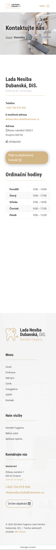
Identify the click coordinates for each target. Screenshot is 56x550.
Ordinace (10, 372)
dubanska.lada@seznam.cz (22, 119)
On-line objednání (17, 503)
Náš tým (10, 377)
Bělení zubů (12, 433)
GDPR (9, 394)
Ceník (9, 383)
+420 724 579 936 (16, 107)
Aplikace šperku (14, 438)
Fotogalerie (12, 389)
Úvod (9, 37)
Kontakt (10, 400)
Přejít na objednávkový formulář (20, 158)
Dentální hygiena (15, 427)
